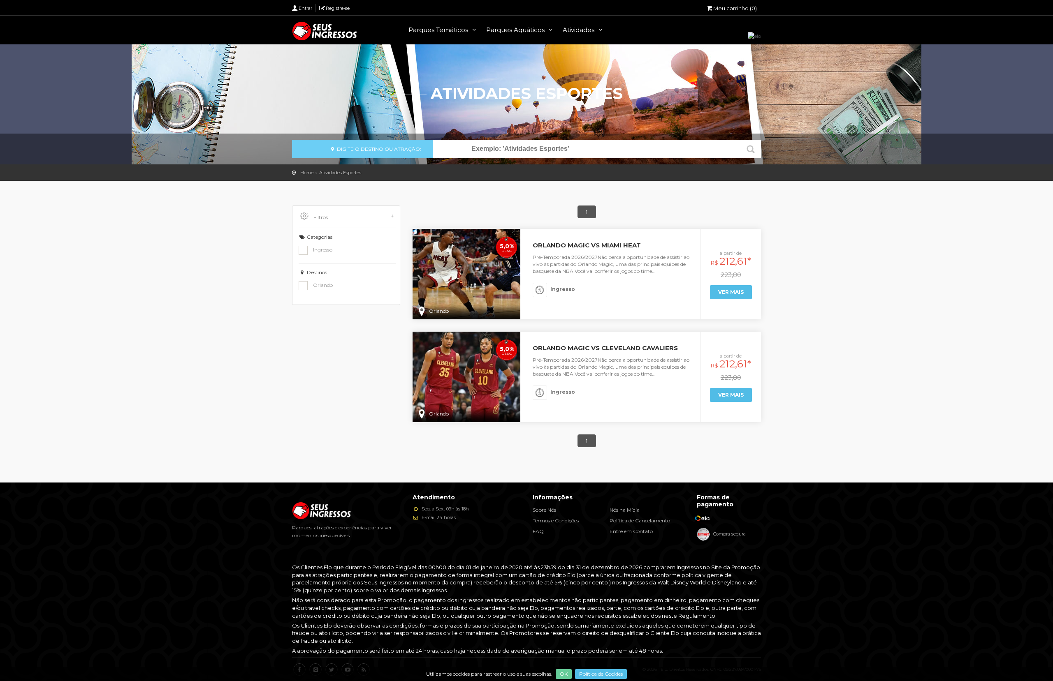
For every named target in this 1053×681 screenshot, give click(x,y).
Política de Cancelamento (640, 520)
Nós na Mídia (625, 510)
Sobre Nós (544, 510)
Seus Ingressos (325, 31)
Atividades (579, 30)
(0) (735, 8)
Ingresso (322, 250)
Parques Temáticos (439, 30)
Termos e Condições (556, 520)
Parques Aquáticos (516, 30)
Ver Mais (731, 292)
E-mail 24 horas (438, 517)
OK (564, 674)
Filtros (320, 217)
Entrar (305, 8)
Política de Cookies (601, 674)
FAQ (538, 531)
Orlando (322, 285)
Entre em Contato (631, 531)
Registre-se (338, 8)
